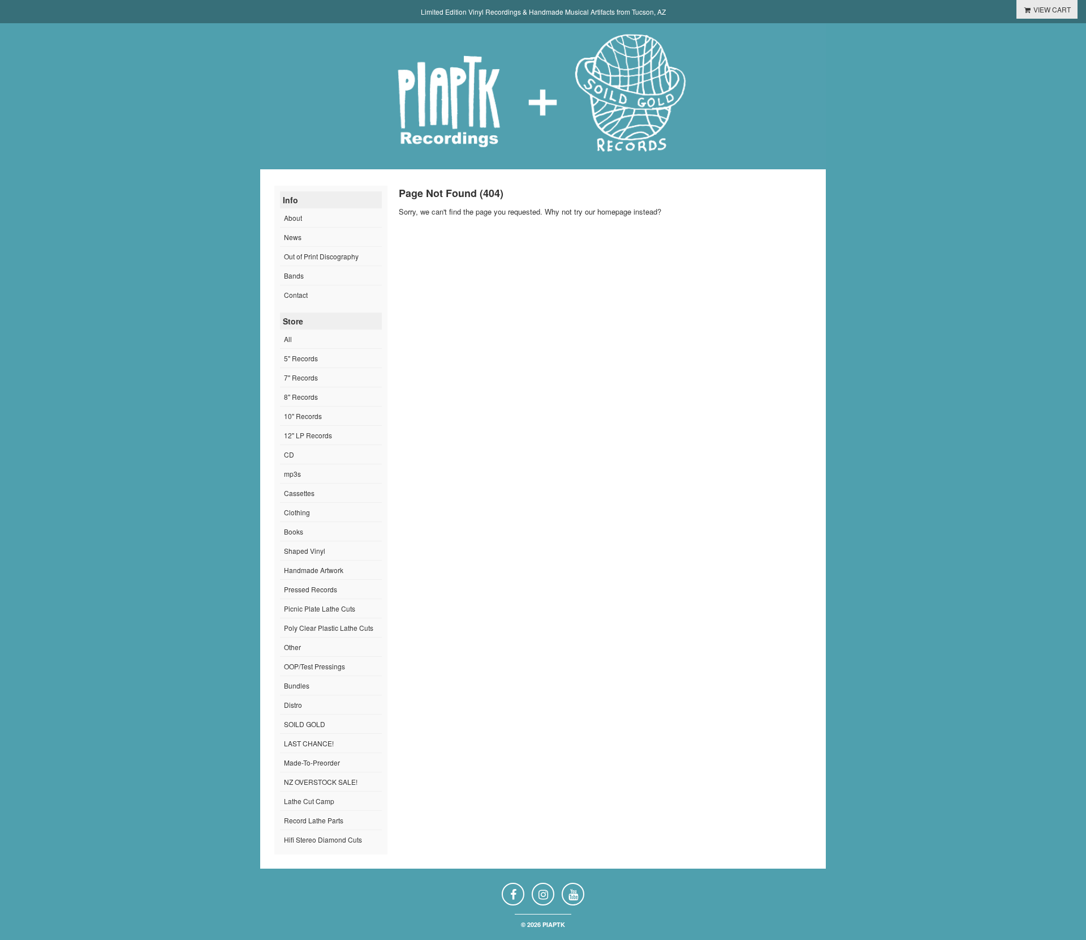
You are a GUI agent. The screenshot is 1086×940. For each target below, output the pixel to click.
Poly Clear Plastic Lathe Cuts (328, 628)
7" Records (301, 377)
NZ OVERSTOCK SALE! (320, 782)
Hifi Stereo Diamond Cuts (323, 839)
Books (293, 531)
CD (289, 454)
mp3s (292, 473)
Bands (294, 275)
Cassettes (299, 493)
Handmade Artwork (313, 570)
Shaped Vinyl (304, 551)
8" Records (301, 396)
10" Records (303, 416)
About (293, 218)
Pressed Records (310, 589)
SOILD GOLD (304, 724)
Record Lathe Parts (313, 820)
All (288, 339)
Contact (296, 295)
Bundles (296, 685)
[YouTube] (573, 894)
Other (292, 647)
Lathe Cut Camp (309, 801)
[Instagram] (543, 894)
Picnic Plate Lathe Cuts (319, 608)
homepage (614, 211)
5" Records (301, 358)
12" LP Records (308, 435)
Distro (293, 705)
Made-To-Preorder (312, 762)
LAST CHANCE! (309, 743)
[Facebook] (513, 894)
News (292, 237)
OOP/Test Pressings (314, 666)
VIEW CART (1051, 9)
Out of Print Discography (321, 256)
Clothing (297, 512)
